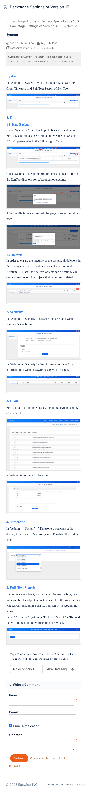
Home (31, 21)
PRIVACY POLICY (75, 784)
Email (13, 712)
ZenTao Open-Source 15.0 (60, 21)
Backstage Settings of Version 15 (34, 26)
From (13, 695)
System (68, 26)
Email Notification (26, 726)
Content (15, 735)
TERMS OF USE (54, 784)
